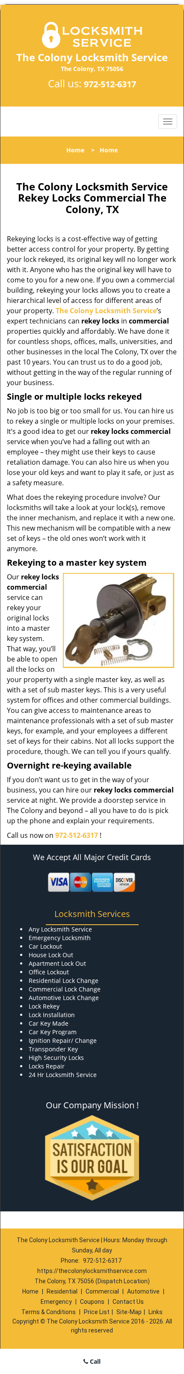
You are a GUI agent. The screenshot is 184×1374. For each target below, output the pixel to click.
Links (155, 1312)
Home (75, 150)
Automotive (143, 1291)
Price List (97, 1312)
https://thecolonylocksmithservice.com (92, 1270)
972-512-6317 (110, 84)
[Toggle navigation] (167, 121)
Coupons (92, 1301)
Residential (62, 1291)
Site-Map (129, 1312)
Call (94, 1361)
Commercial (102, 1291)
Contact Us (128, 1301)
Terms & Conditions (48, 1312)
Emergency (56, 1301)
